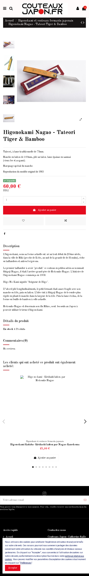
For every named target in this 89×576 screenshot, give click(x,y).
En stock (8, 329)
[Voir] (81, 395)
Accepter (12, 568)
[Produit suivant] (83, 23)
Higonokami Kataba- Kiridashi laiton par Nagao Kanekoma (44, 444)
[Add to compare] (65, 221)
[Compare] (81, 388)
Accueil (9, 537)
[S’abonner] (85, 500)
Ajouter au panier (47, 210)
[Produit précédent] (82, 23)
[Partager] (4, 234)
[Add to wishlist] (23, 221)
